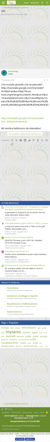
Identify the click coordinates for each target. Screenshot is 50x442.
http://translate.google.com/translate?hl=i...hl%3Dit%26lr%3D (22, 120)
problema (13, 339)
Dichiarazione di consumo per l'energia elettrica (25, 265)
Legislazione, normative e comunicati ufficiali (21, 276)
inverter (26, 332)
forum (17, 328)
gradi (44, 328)
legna (35, 332)
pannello (20, 336)
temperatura (7, 346)
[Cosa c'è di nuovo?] (42, 2)
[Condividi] (44, 80)
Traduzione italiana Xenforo (10, 429)
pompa (43, 336)
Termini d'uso (16, 412)
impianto (13, 331)
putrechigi (7, 14)
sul (40, 343)
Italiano (9, 409)
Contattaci (5, 412)
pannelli (10, 336)
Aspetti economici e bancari (15, 248)
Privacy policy (27, 412)
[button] (2, 409)
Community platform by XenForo (21, 426)
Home (42, 412)
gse (2, 332)
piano (36, 336)
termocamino (31, 346)
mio (45, 332)
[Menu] (3, 2)
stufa (35, 342)
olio (2, 336)
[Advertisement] (25, 41)
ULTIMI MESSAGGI (10, 203)
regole (41, 346)
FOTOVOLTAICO (10, 220)
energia (5, 327)
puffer (33, 339)
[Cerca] (47, 2)
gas (39, 328)
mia (40, 332)
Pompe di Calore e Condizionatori (17, 262)
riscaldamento (9, 342)
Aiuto (36, 412)
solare (23, 342)
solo (29, 343)
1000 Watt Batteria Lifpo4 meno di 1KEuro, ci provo (26, 223)
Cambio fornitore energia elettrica (19, 237)
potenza (4, 339)
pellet (28, 336)
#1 (48, 80)
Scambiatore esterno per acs (17, 251)
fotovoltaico (29, 327)
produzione (24, 339)
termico (19, 346)
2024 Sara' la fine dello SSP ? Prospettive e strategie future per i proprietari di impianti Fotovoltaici (26, 208)
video (46, 346)
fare (12, 328)
